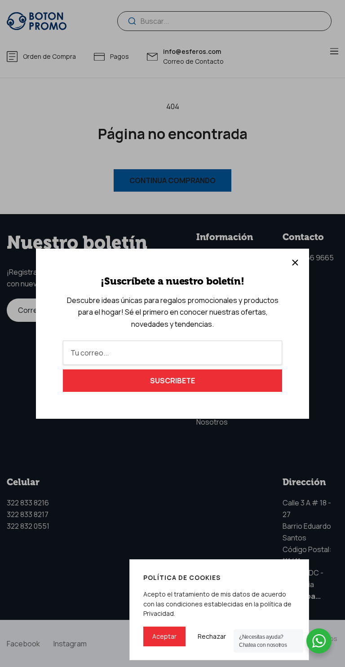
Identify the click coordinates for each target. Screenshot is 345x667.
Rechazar (212, 636)
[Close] (295, 262)
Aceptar (164, 636)
